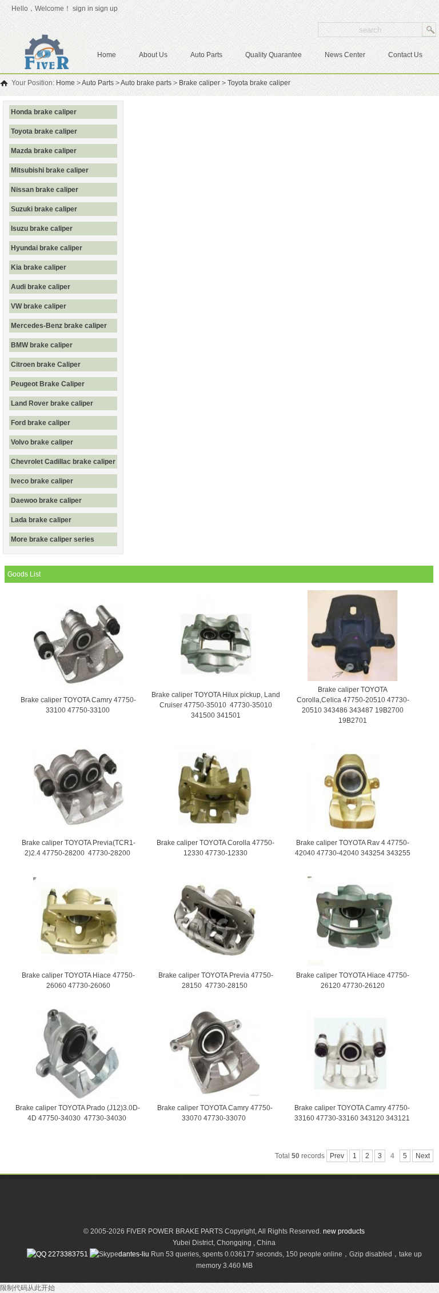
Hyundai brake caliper (46, 248)
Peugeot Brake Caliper (48, 384)
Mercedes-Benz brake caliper (59, 326)
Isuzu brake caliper (42, 229)
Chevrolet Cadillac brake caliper (63, 462)
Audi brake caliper (40, 287)
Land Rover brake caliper (52, 403)
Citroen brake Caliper (46, 365)
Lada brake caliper (41, 520)
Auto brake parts (146, 83)
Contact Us (405, 55)
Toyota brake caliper (259, 83)
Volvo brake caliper (42, 442)
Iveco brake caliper (42, 481)
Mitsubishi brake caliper (50, 170)
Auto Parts (206, 55)
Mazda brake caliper (44, 151)
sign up (108, 9)
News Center (345, 55)
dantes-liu (133, 1254)
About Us (153, 55)
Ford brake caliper (40, 423)
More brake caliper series (52, 539)
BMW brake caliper (42, 345)
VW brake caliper (38, 306)
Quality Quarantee (273, 55)
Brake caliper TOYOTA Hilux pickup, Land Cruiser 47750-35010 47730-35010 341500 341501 (215, 705)
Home (106, 55)
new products (344, 1231)
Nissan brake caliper (44, 190)
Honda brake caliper (44, 112)
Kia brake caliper (38, 267)
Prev (337, 1156)
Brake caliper (199, 83)
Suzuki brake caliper (44, 209)
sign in (83, 9)
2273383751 (67, 1254)
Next (423, 1156)
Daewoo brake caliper (46, 501)
